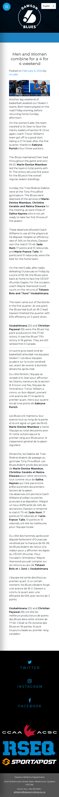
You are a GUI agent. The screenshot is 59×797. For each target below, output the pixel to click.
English (46, 6)
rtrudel (13, 74)
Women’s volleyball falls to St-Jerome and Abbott (28, 648)
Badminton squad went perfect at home (23, 645)
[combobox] (48, 6)
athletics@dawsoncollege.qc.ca (29, 792)
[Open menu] (7, 7)
